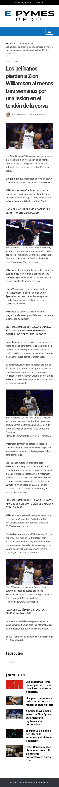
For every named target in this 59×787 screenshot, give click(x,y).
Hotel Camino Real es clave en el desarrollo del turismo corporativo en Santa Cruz (38, 754)
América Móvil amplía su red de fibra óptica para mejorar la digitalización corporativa (38, 717)
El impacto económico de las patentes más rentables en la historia (39, 701)
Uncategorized (13, 62)
